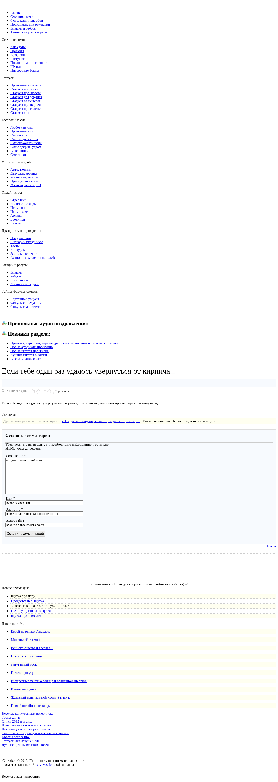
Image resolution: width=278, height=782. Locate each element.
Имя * (10, 498)
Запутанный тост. (24, 664)
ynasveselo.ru (46, 764)
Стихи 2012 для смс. (17, 721)
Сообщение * (16, 456)
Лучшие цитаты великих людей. (26, 745)
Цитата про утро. (23, 673)
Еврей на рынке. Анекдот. (30, 631)
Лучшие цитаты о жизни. (29, 355)
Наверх (270, 546)
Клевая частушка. (24, 689)
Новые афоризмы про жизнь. (31, 347)
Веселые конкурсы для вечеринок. (27, 713)
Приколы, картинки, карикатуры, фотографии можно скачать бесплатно (64, 343)
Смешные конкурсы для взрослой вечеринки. (35, 733)
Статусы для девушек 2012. (22, 741)
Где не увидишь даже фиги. (31, 611)
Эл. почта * (14, 509)
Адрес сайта (15, 520)
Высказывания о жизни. (28, 359)
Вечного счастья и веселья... (32, 648)
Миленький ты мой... (26, 640)
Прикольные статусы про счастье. (27, 725)
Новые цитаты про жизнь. (29, 351)
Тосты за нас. (11, 717)
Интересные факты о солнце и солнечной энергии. (49, 681)
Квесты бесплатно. (16, 737)
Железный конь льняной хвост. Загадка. (40, 697)
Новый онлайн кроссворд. (30, 706)
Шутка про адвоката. (26, 616)
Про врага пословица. (27, 656)
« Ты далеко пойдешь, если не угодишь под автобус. (101, 421)
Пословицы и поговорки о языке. (26, 729)
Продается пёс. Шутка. (28, 601)
